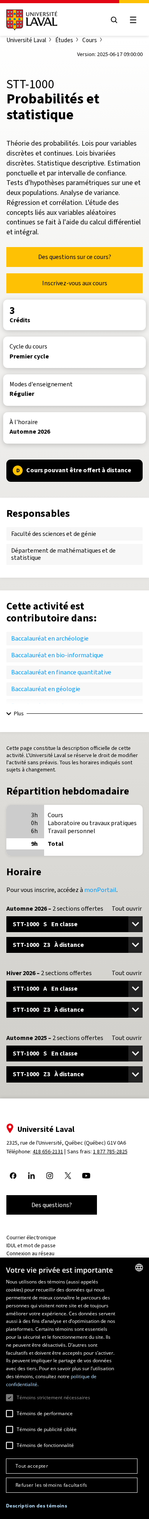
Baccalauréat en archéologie (50, 638)
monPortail (100, 890)
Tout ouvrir (127, 908)
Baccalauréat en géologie (45, 689)
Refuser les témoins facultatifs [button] (51, 1485)
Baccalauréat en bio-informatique (57, 655)
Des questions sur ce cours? (74, 257)
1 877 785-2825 (110, 1151)
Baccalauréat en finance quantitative (61, 672)
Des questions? (51, 1205)
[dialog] (74, 1388)
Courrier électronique (31, 1237)
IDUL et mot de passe (31, 1245)
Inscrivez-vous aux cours (74, 283)
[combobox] (139, 1268)
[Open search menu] (114, 19)
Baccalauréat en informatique (51, 705)
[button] (36, 1506)
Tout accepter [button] (31, 1466)
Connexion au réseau (30, 1253)
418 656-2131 (48, 1151)
